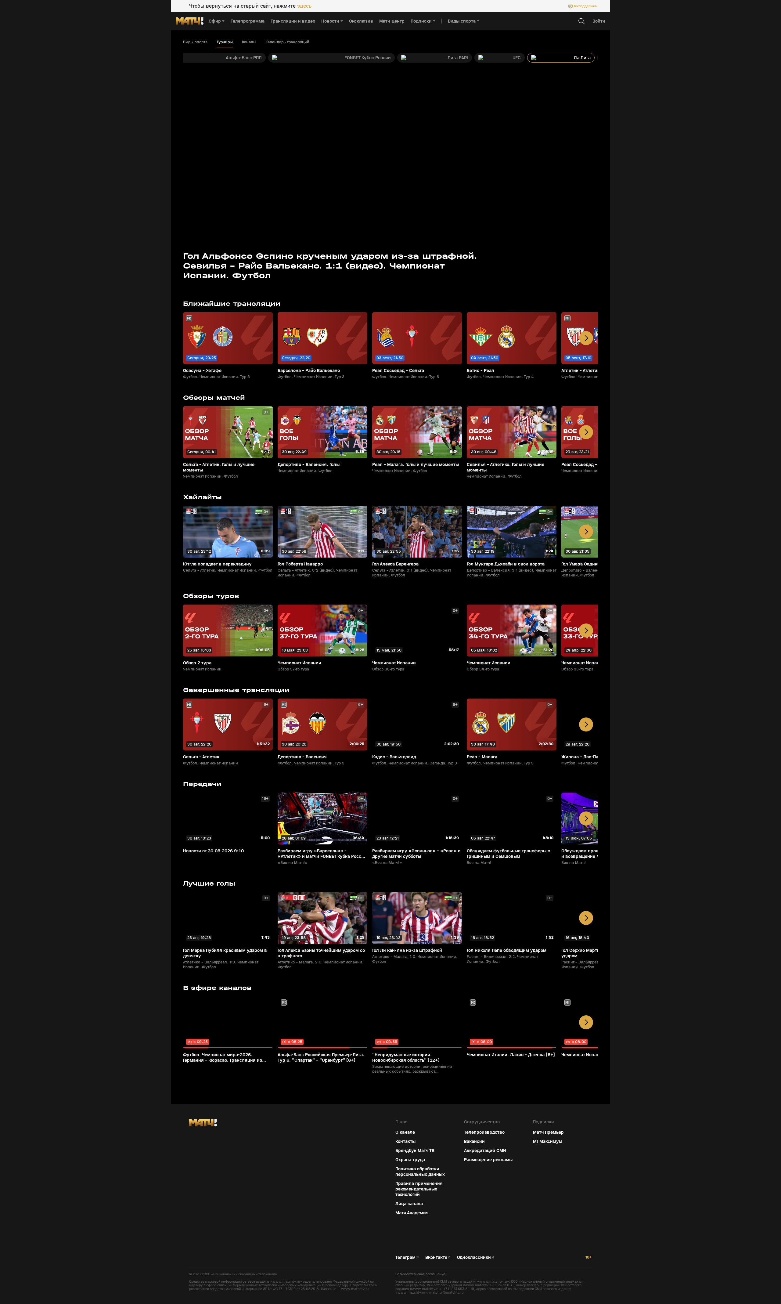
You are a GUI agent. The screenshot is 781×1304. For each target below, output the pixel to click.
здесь (304, 6)
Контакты (405, 1141)
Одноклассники (474, 1257)
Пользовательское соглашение (420, 1274)
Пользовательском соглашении (718, 1263)
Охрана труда (410, 1159)
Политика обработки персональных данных (420, 1171)
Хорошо (728, 1288)
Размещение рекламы (488, 1159)
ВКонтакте (436, 1257)
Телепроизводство (484, 1132)
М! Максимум (547, 1141)
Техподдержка (585, 6)
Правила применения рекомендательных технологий (419, 1189)
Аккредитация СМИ (485, 1150)
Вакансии (474, 1141)
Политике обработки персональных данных (726, 1258)
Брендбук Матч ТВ (414, 1150)
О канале (405, 1132)
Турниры (225, 42)
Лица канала (409, 1203)
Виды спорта (195, 42)
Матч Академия (412, 1213)
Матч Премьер (548, 1132)
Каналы (249, 42)
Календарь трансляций (287, 42)
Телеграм (405, 1257)
